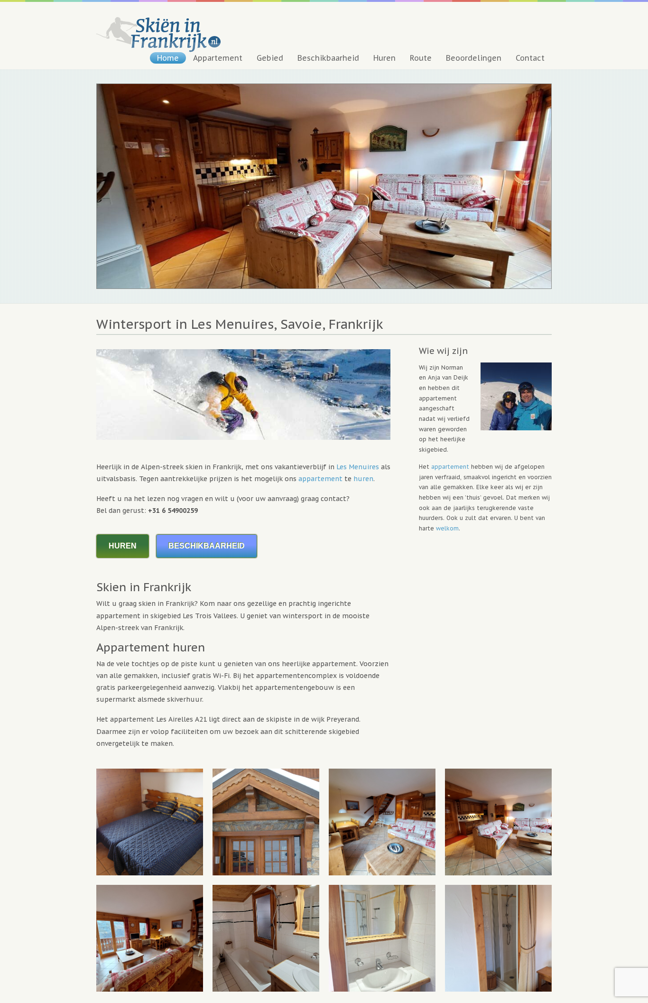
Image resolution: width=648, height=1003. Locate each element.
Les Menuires (357, 467)
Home (168, 58)
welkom (447, 528)
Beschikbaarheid (328, 58)
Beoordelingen (473, 58)
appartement (320, 478)
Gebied (270, 58)
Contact (530, 58)
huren (363, 478)
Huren (384, 58)
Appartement (217, 58)
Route (421, 58)
